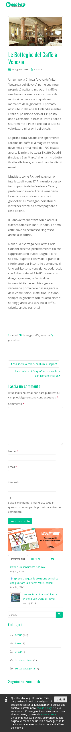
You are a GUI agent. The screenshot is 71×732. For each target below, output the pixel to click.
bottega (27, 335)
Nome (13, 451)
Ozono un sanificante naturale (28, 567)
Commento (16, 403)
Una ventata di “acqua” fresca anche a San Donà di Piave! (37, 373)
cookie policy (44, 708)
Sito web (13, 482)
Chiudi (61, 699)
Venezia (45, 335)
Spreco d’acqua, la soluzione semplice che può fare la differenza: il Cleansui (34, 581)
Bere (18, 643)
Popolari (18, 559)
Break (15, 335)
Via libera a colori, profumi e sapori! (35, 364)
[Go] (59, 615)
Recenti (37, 559)
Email (12, 467)
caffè (36, 335)
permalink (13, 340)
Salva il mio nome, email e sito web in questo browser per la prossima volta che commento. (34, 507)
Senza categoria (25, 668)
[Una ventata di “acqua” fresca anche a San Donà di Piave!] (15, 597)
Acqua (18, 635)
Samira (38, 69)
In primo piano (24, 660)
